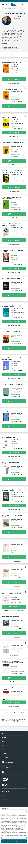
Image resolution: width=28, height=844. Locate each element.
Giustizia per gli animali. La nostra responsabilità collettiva (11, 224)
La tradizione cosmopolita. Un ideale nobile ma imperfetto (11, 617)
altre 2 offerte (17, 272)
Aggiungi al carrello (15, 79)
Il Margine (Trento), (15, 414)
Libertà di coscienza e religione (10, 567)
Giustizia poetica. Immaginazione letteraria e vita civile (11, 279)
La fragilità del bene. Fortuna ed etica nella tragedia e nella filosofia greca (12, 171)
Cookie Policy (23, 835)
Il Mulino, (13, 66)
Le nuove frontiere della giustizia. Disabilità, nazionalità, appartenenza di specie (12, 662)
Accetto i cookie (14, 841)
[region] (14, 827)
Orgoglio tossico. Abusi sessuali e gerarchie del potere (11, 463)
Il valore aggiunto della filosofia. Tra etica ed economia (13, 385)
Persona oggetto (6, 411)
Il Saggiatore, (14, 467)
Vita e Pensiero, (14, 363)
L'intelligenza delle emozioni (9, 89)
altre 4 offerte (17, 83)
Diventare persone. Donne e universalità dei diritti (12, 251)
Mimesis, (13, 283)
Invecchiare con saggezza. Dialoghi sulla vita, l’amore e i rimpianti (12, 305)
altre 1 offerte (17, 136)
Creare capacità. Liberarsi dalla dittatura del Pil (13, 143)
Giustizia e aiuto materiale (9, 542)
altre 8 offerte (17, 110)
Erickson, (13, 647)
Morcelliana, (13, 389)
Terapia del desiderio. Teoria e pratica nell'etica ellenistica (12, 358)
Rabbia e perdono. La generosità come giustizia (12, 516)
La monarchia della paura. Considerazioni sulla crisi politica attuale (13, 436)
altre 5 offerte (17, 217)
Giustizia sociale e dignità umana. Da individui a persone (11, 198)
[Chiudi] (26, 811)
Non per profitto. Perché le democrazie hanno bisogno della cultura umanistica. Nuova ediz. (12, 61)
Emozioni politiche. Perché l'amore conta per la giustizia (12, 332)
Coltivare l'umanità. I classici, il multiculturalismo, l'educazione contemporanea (10, 116)
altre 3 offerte (17, 244)
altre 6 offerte (17, 509)
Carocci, (13, 121)
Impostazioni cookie (14, 838)
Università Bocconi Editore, (16, 622)
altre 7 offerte (17, 164)
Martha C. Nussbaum (17, 64)
